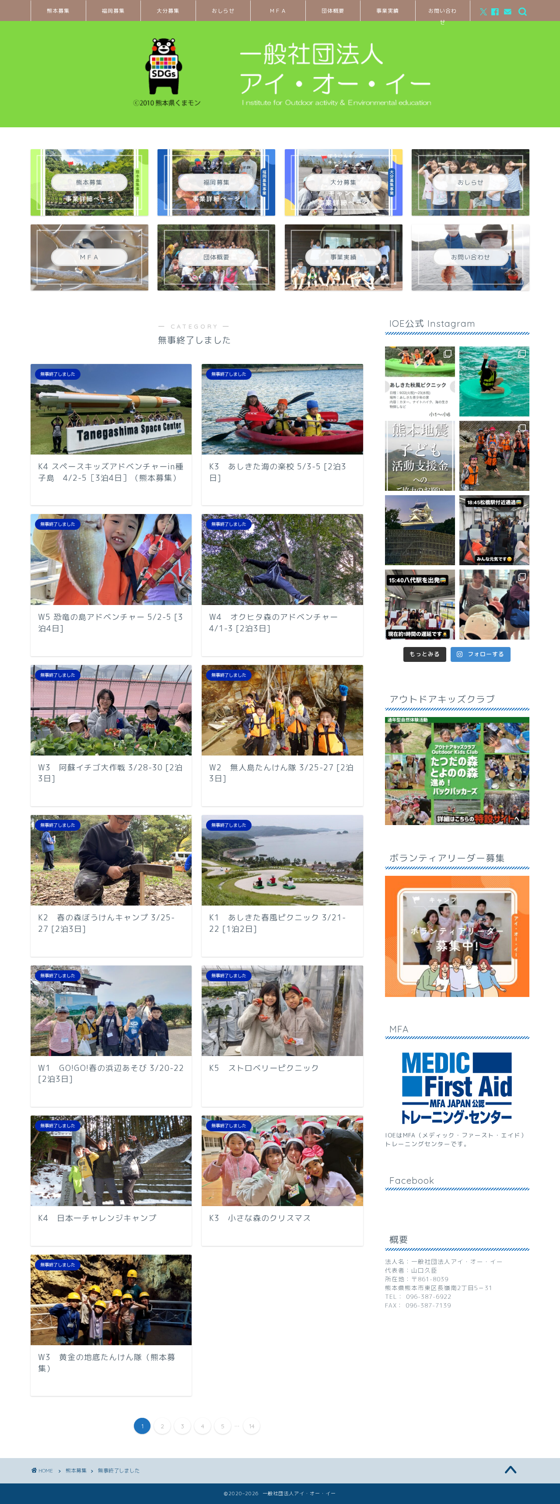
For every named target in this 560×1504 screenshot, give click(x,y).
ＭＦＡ (278, 10)
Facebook (411, 1180)
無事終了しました (119, 1470)
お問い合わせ (442, 14)
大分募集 (168, 10)
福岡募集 (113, 10)
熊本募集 (58, 10)
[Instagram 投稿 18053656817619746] (420, 605)
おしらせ (223, 10)
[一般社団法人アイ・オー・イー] (280, 116)
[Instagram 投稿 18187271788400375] (494, 530)
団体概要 (333, 10)
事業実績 (387, 10)
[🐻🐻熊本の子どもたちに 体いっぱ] (420, 456)
